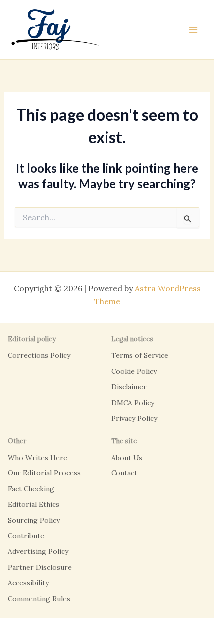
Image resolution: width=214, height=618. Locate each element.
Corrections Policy (39, 355)
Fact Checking (31, 488)
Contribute (26, 535)
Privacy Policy (134, 418)
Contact (124, 472)
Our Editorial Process (44, 472)
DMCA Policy (132, 402)
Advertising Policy (38, 551)
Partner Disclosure (40, 567)
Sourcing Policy (34, 520)
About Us (126, 457)
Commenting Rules (39, 598)
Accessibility (28, 582)
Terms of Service (139, 355)
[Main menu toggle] (193, 30)
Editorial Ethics (33, 504)
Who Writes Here (37, 457)
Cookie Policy (134, 371)
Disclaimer (129, 386)
